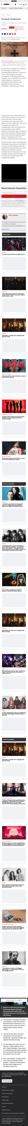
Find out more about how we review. (18, 65)
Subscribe (20, 4)
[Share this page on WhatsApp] (7, 34)
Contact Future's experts (8, 1090)
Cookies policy (5, 1100)
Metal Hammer (19, 28)
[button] (2, 4)
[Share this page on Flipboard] (12, 34)
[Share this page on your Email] (15, 34)
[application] (14, 171)
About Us (4, 1087)
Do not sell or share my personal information (13, 1113)
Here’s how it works (16, 39)
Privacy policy (5, 1096)
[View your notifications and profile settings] (15, 4)
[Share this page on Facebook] (2, 34)
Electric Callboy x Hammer (16, 8)
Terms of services (19, 200)
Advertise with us (6, 1110)
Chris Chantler (20, 27)
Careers (4, 1106)
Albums (8, 14)
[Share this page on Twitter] (5, 34)
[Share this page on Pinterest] (10, 34)
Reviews (12, 27)
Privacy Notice (21, 202)
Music (3, 14)
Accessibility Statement (7, 1103)
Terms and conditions (7, 1093)
